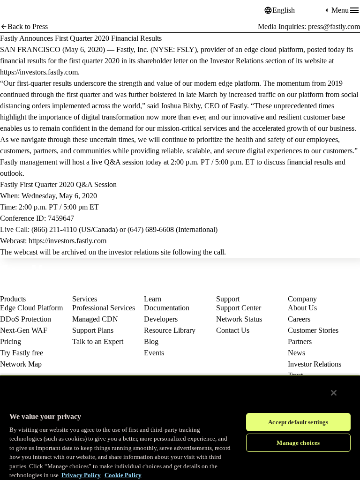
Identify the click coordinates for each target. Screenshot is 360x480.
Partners (300, 341)
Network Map (21, 364)
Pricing (10, 341)
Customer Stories (313, 330)
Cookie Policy (123, 475)
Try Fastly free (21, 353)
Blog (151, 341)
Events (154, 353)
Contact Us (232, 330)
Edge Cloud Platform (31, 308)
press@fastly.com (334, 26)
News (296, 353)
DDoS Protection (25, 319)
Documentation (166, 308)
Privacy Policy (81, 475)
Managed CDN (95, 319)
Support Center (238, 308)
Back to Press (28, 26)
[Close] (333, 392)
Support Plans (92, 330)
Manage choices (298, 442)
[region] (180, 427)
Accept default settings (298, 422)
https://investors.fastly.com (39, 72)
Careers (299, 319)
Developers (161, 319)
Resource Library (169, 330)
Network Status (239, 319)
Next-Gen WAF (23, 330)
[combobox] (297, 10)
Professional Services (103, 308)
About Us (302, 308)
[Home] (23, 10)
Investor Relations (314, 364)
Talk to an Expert (97, 341)
